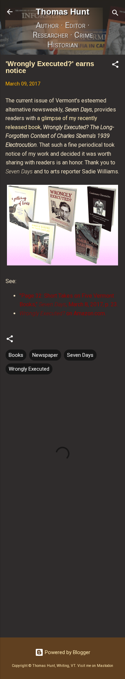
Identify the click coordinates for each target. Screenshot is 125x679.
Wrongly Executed (29, 369)
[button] (115, 65)
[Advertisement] (62, 583)
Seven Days (80, 355)
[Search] (115, 14)
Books (16, 355)
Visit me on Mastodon (95, 665)
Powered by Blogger (66, 652)
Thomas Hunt (62, 11)
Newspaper (45, 355)
